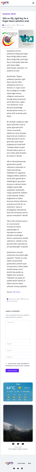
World (13, 14)
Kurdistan (6, 14)
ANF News (16, 292)
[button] (33, 2)
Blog (29, 463)
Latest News (21, 463)
